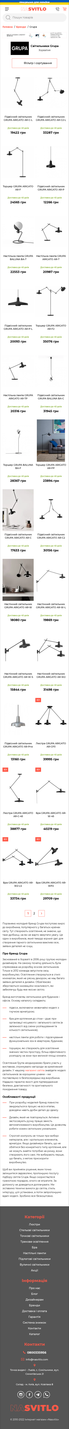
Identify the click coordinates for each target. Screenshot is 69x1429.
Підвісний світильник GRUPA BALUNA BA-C (51, 397)
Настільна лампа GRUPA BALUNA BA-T (18, 258)
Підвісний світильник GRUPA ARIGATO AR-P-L (18, 327)
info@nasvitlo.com (37, 1359)
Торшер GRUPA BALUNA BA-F (18, 466)
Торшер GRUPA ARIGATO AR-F (18, 188)
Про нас (34, 1288)
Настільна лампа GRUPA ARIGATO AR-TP (18, 397)
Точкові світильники (34, 1236)
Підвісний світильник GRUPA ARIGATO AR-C (18, 536)
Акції (34, 1270)
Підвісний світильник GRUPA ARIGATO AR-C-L (18, 118)
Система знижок (34, 1322)
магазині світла (35, 1070)
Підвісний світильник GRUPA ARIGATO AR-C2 (51, 536)
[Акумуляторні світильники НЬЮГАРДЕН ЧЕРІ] (34, 35)
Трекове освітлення (34, 1241)
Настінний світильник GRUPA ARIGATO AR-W (18, 606)
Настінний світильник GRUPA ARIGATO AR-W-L (51, 606)
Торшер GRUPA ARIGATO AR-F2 (51, 327)
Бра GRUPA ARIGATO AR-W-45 (51, 815)
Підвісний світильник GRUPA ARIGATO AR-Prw (18, 745)
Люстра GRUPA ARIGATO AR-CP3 (51, 745)
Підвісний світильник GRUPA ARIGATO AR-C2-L (51, 118)
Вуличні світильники (34, 1264)
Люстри (34, 1224)
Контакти (34, 1328)
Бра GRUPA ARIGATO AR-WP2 (51, 884)
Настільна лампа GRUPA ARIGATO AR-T (51, 258)
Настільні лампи (34, 1253)
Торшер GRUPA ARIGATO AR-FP (51, 466)
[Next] (41, 913)
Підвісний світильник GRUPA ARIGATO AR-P (51, 188)
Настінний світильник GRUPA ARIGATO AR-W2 (51, 675)
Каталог (34, 1334)
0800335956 (36, 1352)
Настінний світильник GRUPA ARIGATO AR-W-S (18, 675)
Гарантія (34, 1316)
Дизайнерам (35, 1299)
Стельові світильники (34, 1230)
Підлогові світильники (35, 1259)
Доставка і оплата (34, 1311)
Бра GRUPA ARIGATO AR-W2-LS (18, 884)
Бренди (34, 1305)
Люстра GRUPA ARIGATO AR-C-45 (18, 815)
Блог (34, 1293)
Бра (34, 1247)
